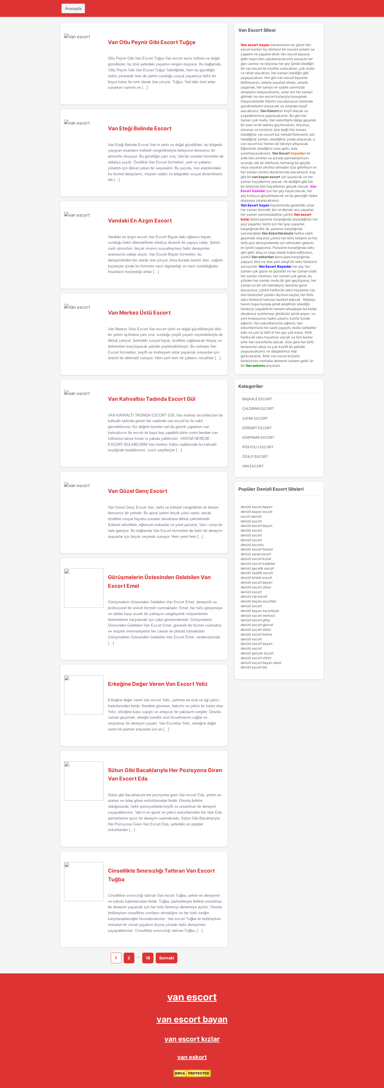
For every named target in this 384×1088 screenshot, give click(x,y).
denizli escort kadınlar (258, 563)
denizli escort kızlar (256, 559)
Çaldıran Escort (258, 408)
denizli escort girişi (255, 620)
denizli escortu (252, 545)
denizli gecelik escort (257, 568)
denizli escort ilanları (257, 549)
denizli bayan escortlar (258, 601)
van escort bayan (192, 1019)
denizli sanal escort (256, 554)
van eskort (192, 1057)
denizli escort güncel (257, 625)
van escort (192, 997)
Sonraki (166, 957)
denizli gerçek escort (257, 653)
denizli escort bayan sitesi (261, 663)
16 (148, 957)
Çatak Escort (255, 418)
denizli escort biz (254, 667)
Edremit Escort (257, 428)
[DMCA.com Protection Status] (192, 1076)
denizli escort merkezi (258, 615)
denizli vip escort (254, 596)
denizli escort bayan (256, 507)
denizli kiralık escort (256, 577)
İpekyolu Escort (258, 447)
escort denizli (251, 516)
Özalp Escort (255, 456)
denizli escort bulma (256, 634)
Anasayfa (73, 8)
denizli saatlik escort (257, 573)
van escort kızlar (192, 1039)
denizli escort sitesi (256, 587)
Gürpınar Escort (258, 437)
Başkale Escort (257, 399)
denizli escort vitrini (256, 658)
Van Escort (281, 153)
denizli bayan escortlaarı (260, 611)
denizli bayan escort (256, 511)
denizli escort (251, 521)
